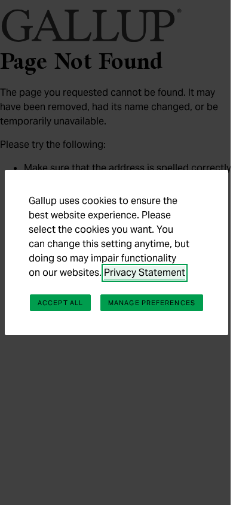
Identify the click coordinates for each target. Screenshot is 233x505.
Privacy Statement (144, 272)
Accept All (60, 303)
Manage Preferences (151, 303)
